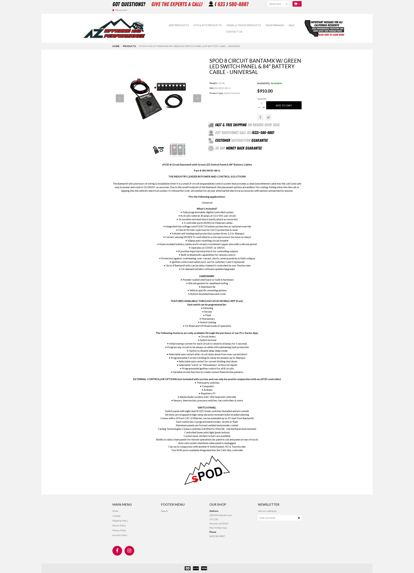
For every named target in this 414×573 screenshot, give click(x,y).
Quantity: (262, 98)
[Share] (260, 117)
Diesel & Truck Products (243, 25)
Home (116, 46)
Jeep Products (179, 25)
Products (129, 46)
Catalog (116, 515)
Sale (291, 25)
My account (121, 10)
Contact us (234, 31)
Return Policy (119, 525)
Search (164, 511)
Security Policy (119, 535)
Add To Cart (284, 105)
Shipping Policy (120, 520)
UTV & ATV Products (208, 25)
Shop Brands (275, 25)
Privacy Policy (119, 530)
